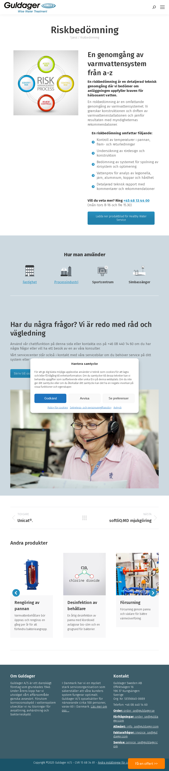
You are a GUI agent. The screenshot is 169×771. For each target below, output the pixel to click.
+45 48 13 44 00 (136, 200)
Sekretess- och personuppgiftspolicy (90, 407)
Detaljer (31, 574)
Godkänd (50, 398)
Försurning (130, 602)
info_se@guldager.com (135, 726)
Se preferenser (119, 398)
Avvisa (84, 398)
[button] (16, 593)
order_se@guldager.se (134, 711)
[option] (45, 82)
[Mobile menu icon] (162, 7)
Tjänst (73, 37)
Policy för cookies (58, 407)
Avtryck (118, 407)
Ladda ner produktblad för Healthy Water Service (121, 218)
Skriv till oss (22, 373)
